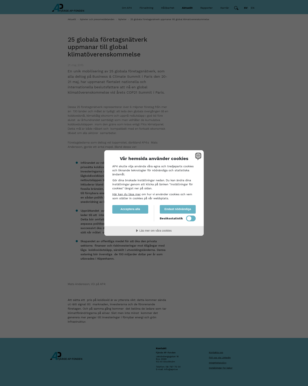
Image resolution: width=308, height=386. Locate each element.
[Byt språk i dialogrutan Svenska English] (198, 156)
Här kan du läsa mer (126, 194)
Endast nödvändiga (177, 209)
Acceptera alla (130, 209)
